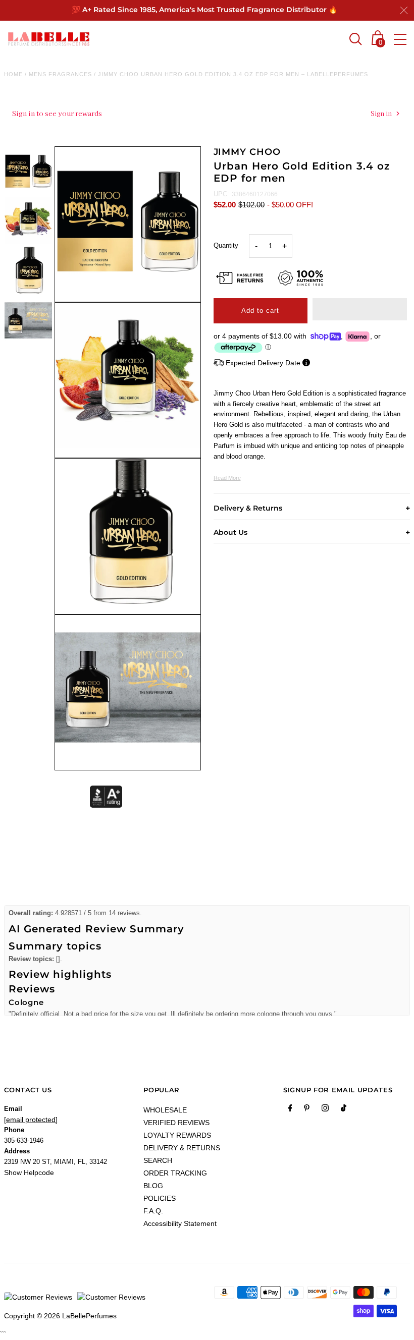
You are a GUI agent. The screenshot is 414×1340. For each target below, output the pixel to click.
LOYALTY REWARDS (177, 1135)
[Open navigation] (400, 39)
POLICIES (159, 1198)
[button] (360, 309)
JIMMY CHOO (247, 151)
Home (13, 74)
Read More (227, 478)
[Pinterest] (306, 1109)
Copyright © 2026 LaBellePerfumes (60, 1316)
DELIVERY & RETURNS (181, 1148)
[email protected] (31, 1119)
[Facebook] (290, 1109)
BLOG (153, 1186)
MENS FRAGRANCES (60, 74)
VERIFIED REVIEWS (176, 1123)
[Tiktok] (343, 1109)
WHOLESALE (165, 1110)
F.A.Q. (153, 1211)
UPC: (221, 194)
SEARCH (157, 1160)
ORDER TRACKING (175, 1173)
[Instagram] (325, 1109)
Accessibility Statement (180, 1223)
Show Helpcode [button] (29, 1172)
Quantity (226, 245)
